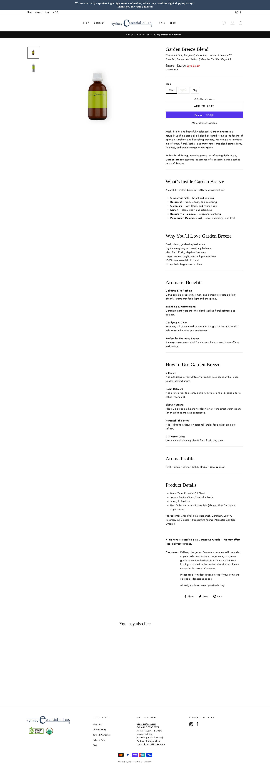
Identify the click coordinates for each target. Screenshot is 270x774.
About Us (97, 724)
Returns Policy (99, 739)
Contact (38, 12)
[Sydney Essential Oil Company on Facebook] (197, 724)
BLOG (55, 12)
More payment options (204, 123)
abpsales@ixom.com (146, 723)
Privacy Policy (99, 729)
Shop (29, 12)
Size (169, 84)
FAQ (95, 745)
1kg (195, 90)
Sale (47, 12)
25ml (171, 90)
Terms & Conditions (102, 734)
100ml (183, 90)
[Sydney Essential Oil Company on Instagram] (191, 724)
